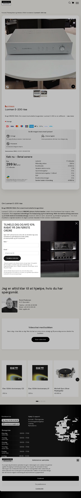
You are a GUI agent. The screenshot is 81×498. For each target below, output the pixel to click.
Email (5, 249)
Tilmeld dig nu (12, 258)
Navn (5, 242)
